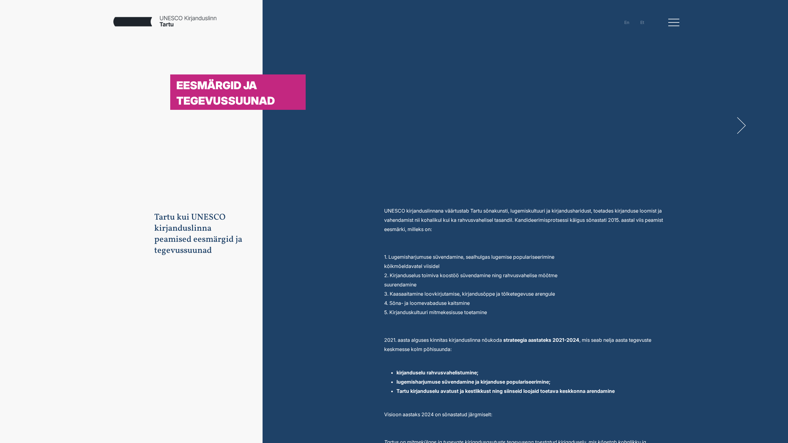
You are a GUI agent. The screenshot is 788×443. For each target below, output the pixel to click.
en (626, 22)
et (642, 22)
